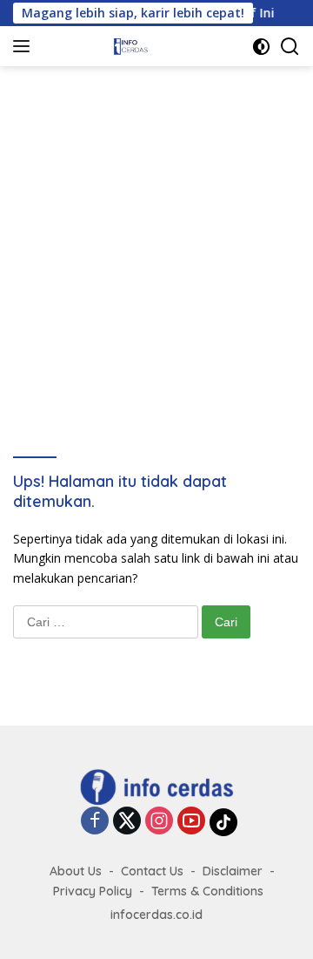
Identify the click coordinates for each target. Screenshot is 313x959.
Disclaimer (233, 871)
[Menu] (25, 46)
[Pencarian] (290, 46)
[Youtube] (191, 822)
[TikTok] (223, 822)
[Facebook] (95, 822)
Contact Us (152, 871)
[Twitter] (127, 822)
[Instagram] (159, 822)
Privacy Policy (92, 891)
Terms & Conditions (207, 891)
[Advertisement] (156, 231)
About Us (76, 871)
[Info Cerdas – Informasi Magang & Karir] (130, 46)
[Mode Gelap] (261, 46)
